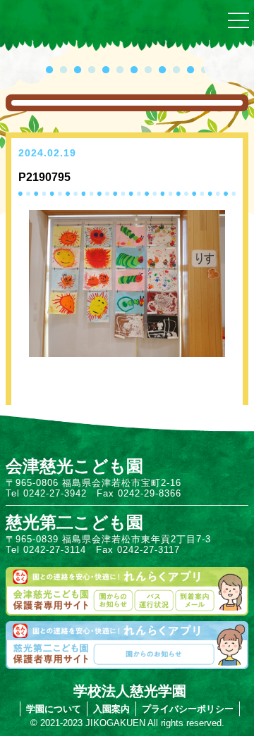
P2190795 (44, 177)
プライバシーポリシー (188, 709)
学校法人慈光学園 (129, 691)
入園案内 (111, 709)
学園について (53, 709)
